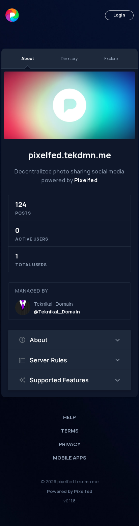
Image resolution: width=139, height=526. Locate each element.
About (27, 58)
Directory (69, 58)
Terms (70, 430)
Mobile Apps (69, 457)
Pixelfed (86, 180)
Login (119, 15)
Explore (111, 58)
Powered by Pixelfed (69, 491)
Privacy (70, 444)
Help (69, 417)
